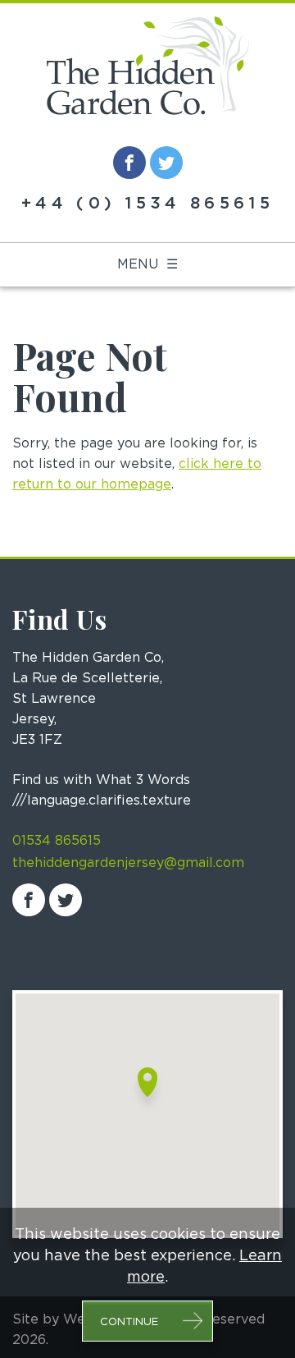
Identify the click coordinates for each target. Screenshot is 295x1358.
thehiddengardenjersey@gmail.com (128, 862)
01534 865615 (56, 840)
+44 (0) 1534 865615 (147, 203)
